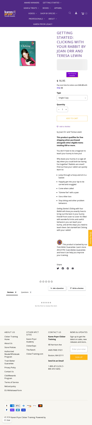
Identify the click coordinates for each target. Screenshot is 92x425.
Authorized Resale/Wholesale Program (11, 354)
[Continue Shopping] (83, 13)
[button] (63, 126)
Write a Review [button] (77, 288)
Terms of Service (11, 382)
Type (59, 93)
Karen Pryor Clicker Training (23, 417)
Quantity (61, 104)
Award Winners (31, 2)
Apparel (58, 8)
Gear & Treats (30, 8)
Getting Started (51, 2)
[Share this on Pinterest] (67, 268)
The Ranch (30, 350)
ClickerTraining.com (34, 354)
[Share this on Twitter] (58, 268)
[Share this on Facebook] (62, 268)
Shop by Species (47, 13)
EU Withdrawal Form (13, 390)
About (51, 19)
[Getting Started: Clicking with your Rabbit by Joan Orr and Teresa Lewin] (27, 54)
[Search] (70, 13)
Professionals (36, 19)
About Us (8, 343)
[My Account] (76, 13)
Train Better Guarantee (75, 250)
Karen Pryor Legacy (42, 24)
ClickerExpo (31, 346)
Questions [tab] (24, 292)
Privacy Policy (10, 367)
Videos (31, 13)
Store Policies (10, 347)
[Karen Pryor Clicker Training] (10, 13)
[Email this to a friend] (72, 268)
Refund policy (10, 386)
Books (46, 8)
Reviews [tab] (10, 292)
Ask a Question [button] (58, 288)
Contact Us (9, 371)
